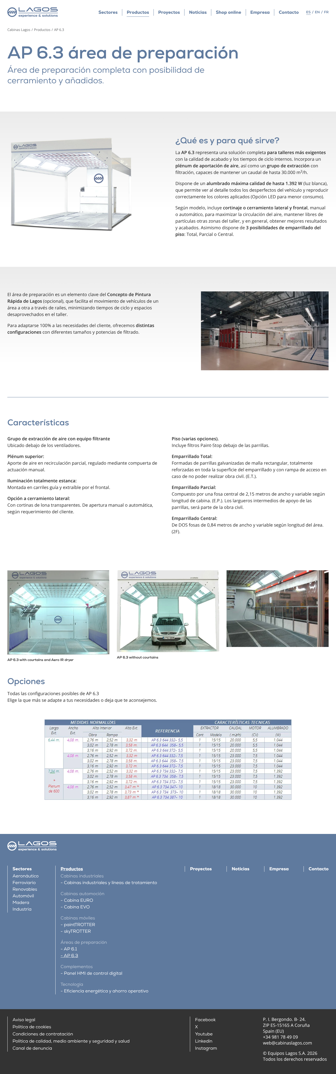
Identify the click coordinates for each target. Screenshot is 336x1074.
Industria (22, 909)
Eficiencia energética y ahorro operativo (106, 991)
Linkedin (204, 1041)
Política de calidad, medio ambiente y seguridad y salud (71, 1041)
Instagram (206, 1048)
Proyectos (169, 12)
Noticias (198, 12)
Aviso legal (24, 1020)
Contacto (289, 12)
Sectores (108, 12)
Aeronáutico (26, 876)
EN (317, 12)
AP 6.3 (71, 956)
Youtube (204, 1034)
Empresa (260, 12)
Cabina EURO (78, 900)
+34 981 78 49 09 (280, 1037)
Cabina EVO (77, 907)
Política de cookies (32, 1027)
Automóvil (23, 896)
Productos (138, 12)
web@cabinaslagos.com (287, 1043)
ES (308, 12)
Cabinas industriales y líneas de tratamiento (110, 883)
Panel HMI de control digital (93, 973)
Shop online (228, 12)
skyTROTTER (77, 931)
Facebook (205, 1020)
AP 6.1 (70, 949)
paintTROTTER (79, 925)
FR (326, 12)
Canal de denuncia (32, 1048)
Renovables (25, 889)
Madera (21, 902)
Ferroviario (24, 883)
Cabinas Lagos (18, 30)
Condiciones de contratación (43, 1034)
